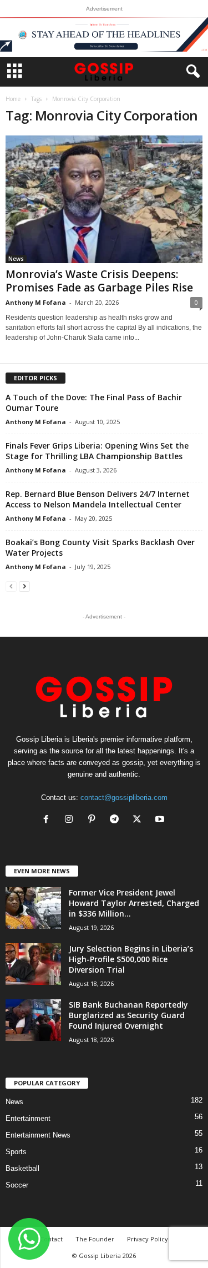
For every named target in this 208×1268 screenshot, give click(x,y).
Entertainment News (38, 1135)
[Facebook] (48, 820)
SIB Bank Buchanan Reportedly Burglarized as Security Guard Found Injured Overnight (128, 1015)
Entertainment (28, 1118)
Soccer (17, 1185)
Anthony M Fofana (36, 302)
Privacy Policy (147, 1239)
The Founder (94, 1239)
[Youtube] (161, 820)
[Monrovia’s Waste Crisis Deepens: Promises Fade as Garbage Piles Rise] (104, 199)
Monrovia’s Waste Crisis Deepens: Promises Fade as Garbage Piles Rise (99, 281)
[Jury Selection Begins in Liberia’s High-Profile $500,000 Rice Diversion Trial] (33, 964)
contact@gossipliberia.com (124, 797)
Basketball (22, 1168)
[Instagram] (71, 820)
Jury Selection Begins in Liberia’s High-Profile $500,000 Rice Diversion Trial (131, 959)
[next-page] (24, 586)
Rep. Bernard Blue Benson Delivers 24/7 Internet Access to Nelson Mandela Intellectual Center (98, 499)
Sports (16, 1152)
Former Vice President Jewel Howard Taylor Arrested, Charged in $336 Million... (134, 903)
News (16, 259)
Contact (51, 1239)
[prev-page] (11, 586)
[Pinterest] (94, 820)
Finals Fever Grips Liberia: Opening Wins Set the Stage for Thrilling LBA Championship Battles (97, 450)
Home (13, 99)
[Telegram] (116, 820)
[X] (139, 820)
